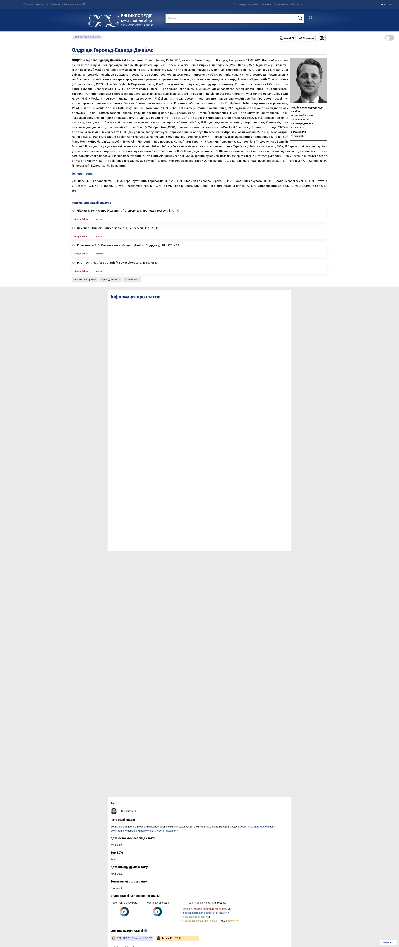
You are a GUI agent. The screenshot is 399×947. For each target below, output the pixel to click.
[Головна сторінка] (104, 19)
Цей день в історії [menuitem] (73, 4)
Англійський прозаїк (85, 279)
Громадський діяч (111, 279)
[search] (310, 18)
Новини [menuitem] (266, 4)
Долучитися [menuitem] (281, 4)
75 (229, 908)
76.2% (230, 920)
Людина (115, 888)
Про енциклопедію (245, 4)
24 (112, 859)
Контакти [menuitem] (296, 4)
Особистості (133, 279)
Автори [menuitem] (55, 4)
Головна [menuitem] (28, 4)
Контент (41, 4)
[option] (391, 4)
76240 (177, 938)
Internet (99, 219)
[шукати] (300, 18)
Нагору (387, 942)
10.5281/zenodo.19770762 (138, 938)
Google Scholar (81, 219)
